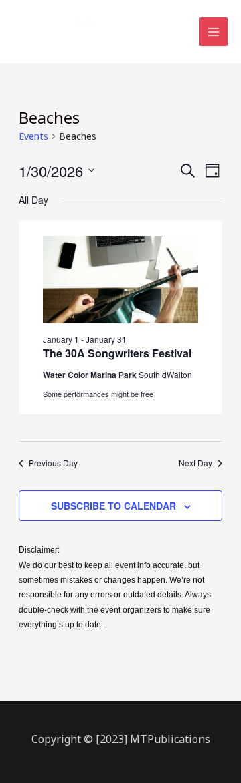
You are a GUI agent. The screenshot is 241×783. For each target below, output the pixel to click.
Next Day (195, 463)
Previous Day (53, 463)
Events (33, 136)
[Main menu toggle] (213, 31)
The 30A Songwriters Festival (117, 353)
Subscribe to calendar (113, 505)
